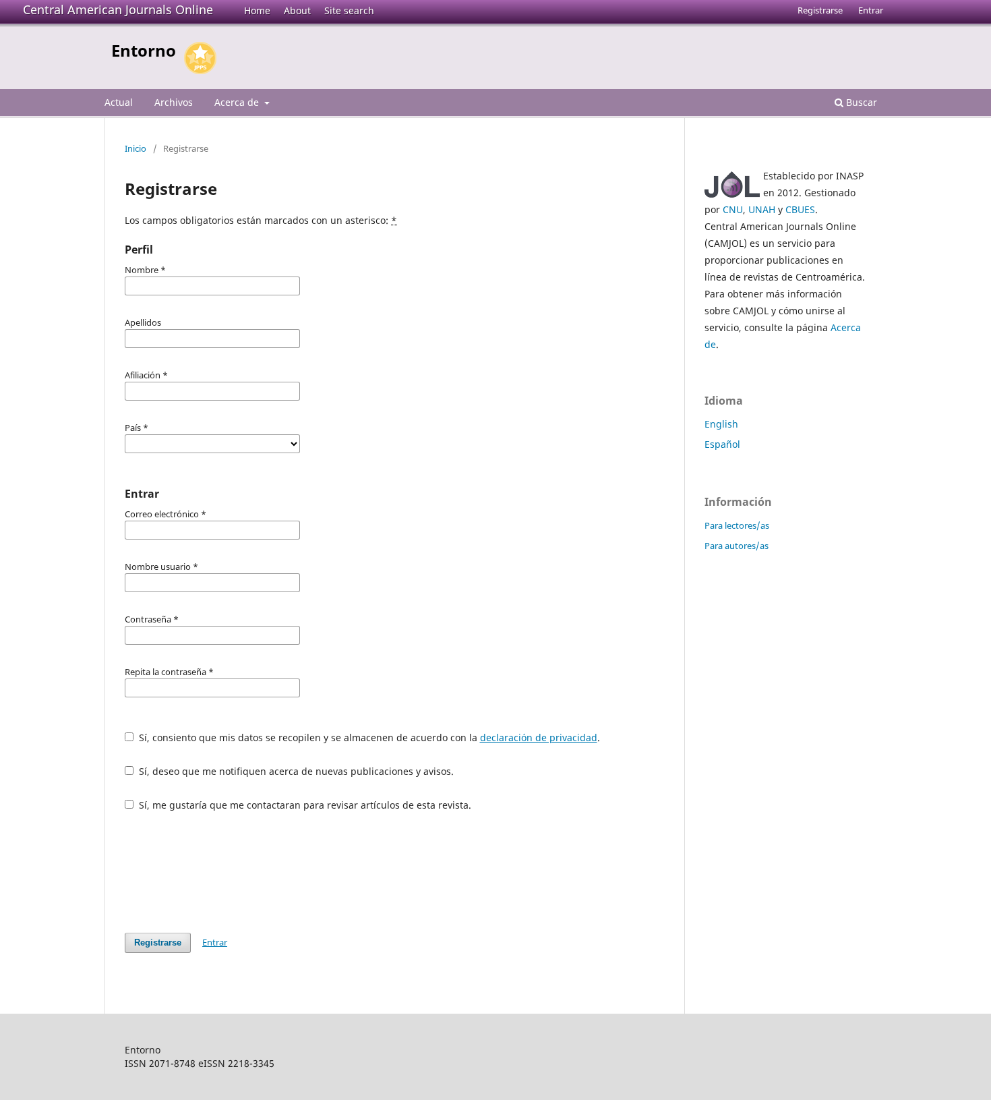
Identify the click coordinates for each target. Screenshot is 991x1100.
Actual (118, 102)
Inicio (135, 148)
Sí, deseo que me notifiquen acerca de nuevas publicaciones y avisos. (295, 771)
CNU (733, 209)
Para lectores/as (736, 525)
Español (722, 444)
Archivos (173, 102)
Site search (349, 10)
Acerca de (238, 102)
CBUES (800, 209)
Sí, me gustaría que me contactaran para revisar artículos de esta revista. (303, 805)
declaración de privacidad (538, 737)
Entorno (143, 50)
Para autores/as (736, 546)
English (721, 423)
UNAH (761, 209)
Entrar (870, 10)
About (297, 10)
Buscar (860, 102)
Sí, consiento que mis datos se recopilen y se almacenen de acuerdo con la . (368, 737)
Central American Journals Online (118, 9)
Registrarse (820, 10)
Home (257, 10)
